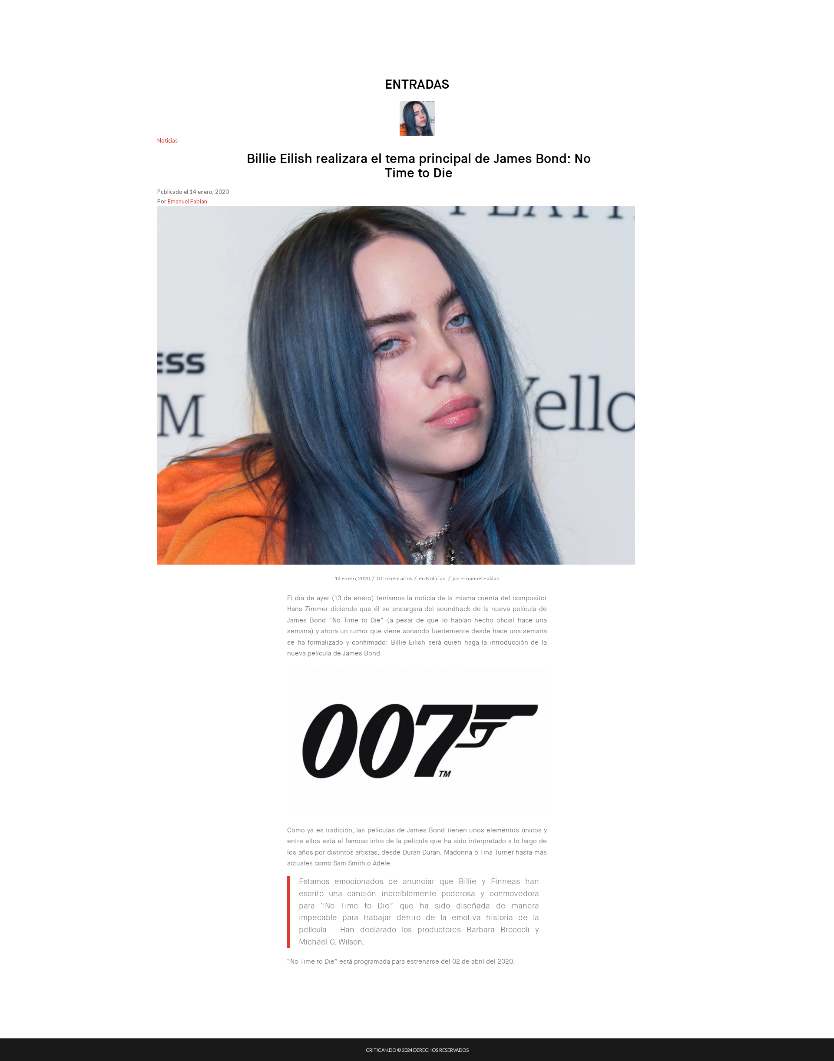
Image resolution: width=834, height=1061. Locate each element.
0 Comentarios (394, 578)
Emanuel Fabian (187, 201)
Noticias (167, 140)
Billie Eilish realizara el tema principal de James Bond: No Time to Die (419, 166)
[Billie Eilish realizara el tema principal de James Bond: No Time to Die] (417, 118)
